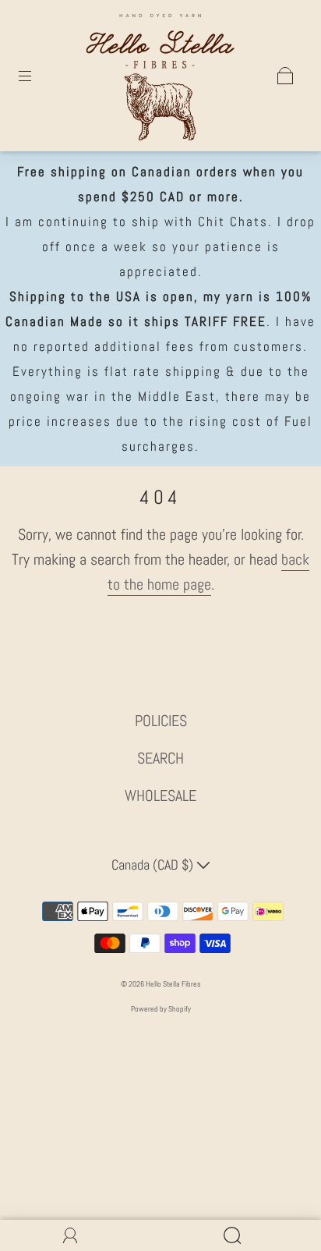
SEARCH (160, 758)
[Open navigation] (36, 75)
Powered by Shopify (161, 1009)
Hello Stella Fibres (173, 984)
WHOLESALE (160, 795)
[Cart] (285, 75)
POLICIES (161, 721)
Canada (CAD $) (153, 865)
